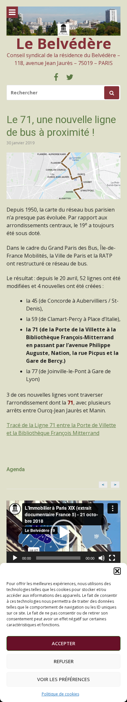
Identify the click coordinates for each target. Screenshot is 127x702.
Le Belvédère (63, 43)
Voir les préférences (63, 679)
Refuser (64, 661)
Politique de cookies (60, 694)
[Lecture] (15, 558)
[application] (63, 533)
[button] (117, 571)
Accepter (63, 643)
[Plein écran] (112, 558)
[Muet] (101, 558)
